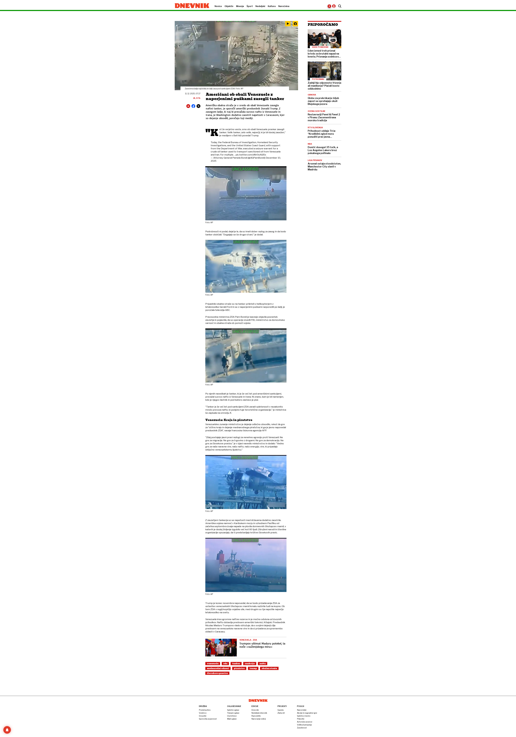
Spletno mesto (303, 716)
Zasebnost (302, 728)
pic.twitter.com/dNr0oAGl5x (251, 154)
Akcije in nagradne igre (307, 713)
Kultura (272, 6)
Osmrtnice (232, 716)
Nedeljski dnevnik (259, 713)
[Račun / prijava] (334, 6)
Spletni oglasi (233, 710)
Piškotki (300, 719)
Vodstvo (203, 713)
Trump (253, 668)
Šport (250, 6)
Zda (225, 663)
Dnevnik (255, 710)
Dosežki (202, 716)
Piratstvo (239, 668)
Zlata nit (281, 713)
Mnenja (240, 6)
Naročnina (283, 6)
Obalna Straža (269, 668)
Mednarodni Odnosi (218, 668)
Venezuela (212, 663)
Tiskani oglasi (233, 713)
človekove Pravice (217, 673)
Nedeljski (260, 6)
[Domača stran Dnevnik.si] (190, 6)
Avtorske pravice (304, 722)
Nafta (262, 663)
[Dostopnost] (329, 6)
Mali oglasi (231, 719)
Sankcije (250, 663)
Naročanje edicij (258, 719)
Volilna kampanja (304, 725)
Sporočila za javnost (208, 719)
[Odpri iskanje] (339, 6)
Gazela (280, 710)
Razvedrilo (256, 716)
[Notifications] (7, 730)
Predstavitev (205, 710)
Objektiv (229, 6)
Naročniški (301, 710)
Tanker (236, 663)
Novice (218, 6)
